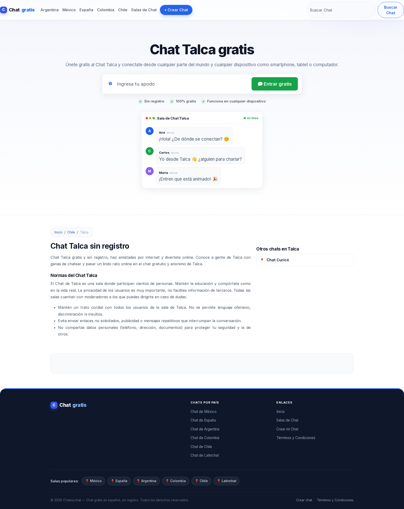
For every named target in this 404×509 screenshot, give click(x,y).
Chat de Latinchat (205, 455)
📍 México (93, 481)
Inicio (58, 232)
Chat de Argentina (205, 429)
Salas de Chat (144, 9)
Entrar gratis (277, 84)
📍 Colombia (175, 481)
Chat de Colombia (205, 438)
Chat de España (203, 420)
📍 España (119, 481)
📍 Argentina (146, 481)
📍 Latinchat (226, 481)
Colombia (105, 9)
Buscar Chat (390, 10)
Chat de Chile (201, 446)
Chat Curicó (274, 260)
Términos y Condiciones (295, 438)
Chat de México (203, 411)
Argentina (49, 9)
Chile (122, 9)
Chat (18, 10)
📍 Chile (201, 481)
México (69, 9)
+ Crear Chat (176, 9)
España (86, 9)
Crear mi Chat (287, 429)
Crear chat (304, 500)
